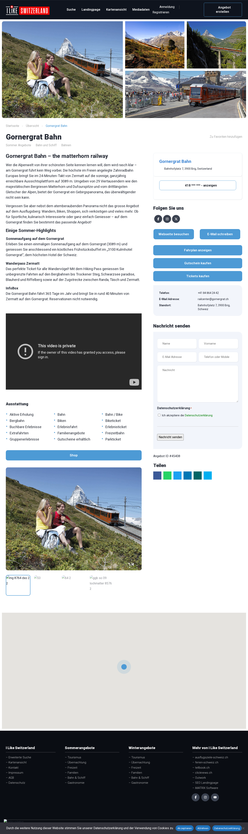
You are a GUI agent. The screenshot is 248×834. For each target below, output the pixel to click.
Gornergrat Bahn (175, 161)
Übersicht (32, 126)
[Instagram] (167, 219)
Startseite (12, 126)
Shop (74, 455)
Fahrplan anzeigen (198, 250)
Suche (71, 9)
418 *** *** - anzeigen (200, 185)
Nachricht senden (170, 437)
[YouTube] (215, 797)
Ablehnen (202, 828)
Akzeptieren (184, 828)
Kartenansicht (116, 9)
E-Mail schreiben (220, 234)
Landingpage (91, 9)
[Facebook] (158, 219)
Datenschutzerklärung (199, 415)
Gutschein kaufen (197, 263)
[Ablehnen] (243, 828)
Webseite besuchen (173, 234)
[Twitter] (176, 219)
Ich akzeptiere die (187, 415)
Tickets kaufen (197, 276)
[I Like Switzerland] (28, 10)
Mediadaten (141, 9)
